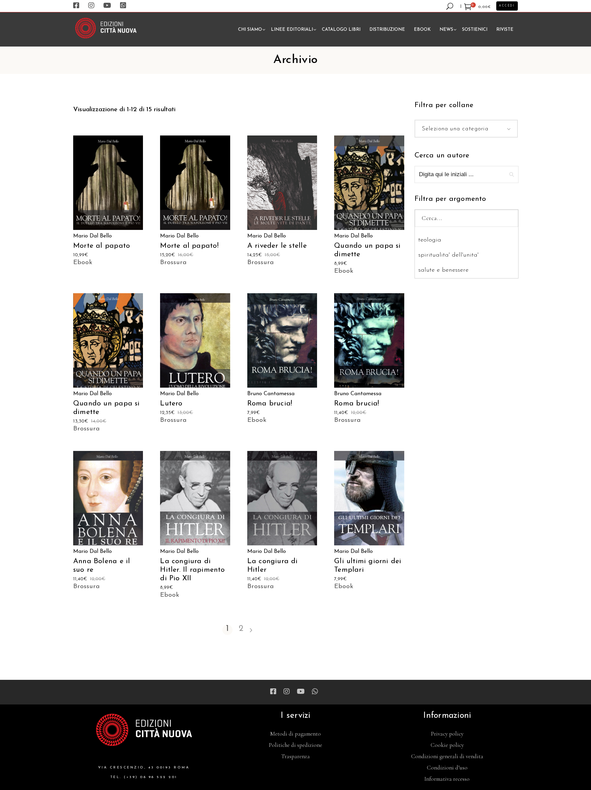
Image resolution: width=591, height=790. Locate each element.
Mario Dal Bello (92, 236)
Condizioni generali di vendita (447, 756)
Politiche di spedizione (295, 745)
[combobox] (466, 128)
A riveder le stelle (277, 245)
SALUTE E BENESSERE (443, 270)
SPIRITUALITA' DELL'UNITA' (448, 255)
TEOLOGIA (429, 240)
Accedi (507, 5)
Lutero (171, 403)
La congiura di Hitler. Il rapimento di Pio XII (192, 570)
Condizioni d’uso (447, 767)
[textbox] (466, 129)
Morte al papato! (189, 245)
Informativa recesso (447, 778)
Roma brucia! (269, 403)
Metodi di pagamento (295, 733)
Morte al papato (101, 245)
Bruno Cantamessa (270, 394)
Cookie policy (447, 745)
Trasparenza (295, 756)
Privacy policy (447, 733)
